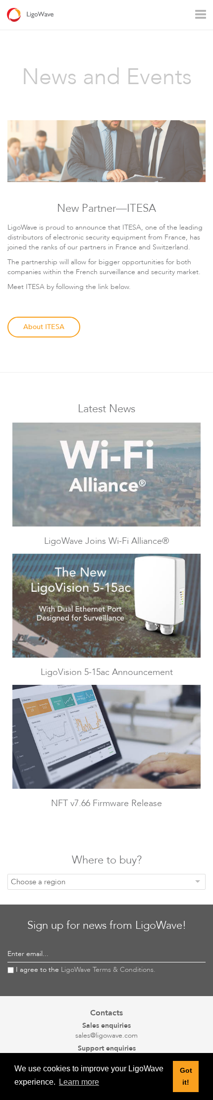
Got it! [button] (186, 1076)
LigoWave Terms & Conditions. (108, 969)
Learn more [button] (79, 1082)
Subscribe (188, 954)
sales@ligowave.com (106, 1035)
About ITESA (43, 327)
